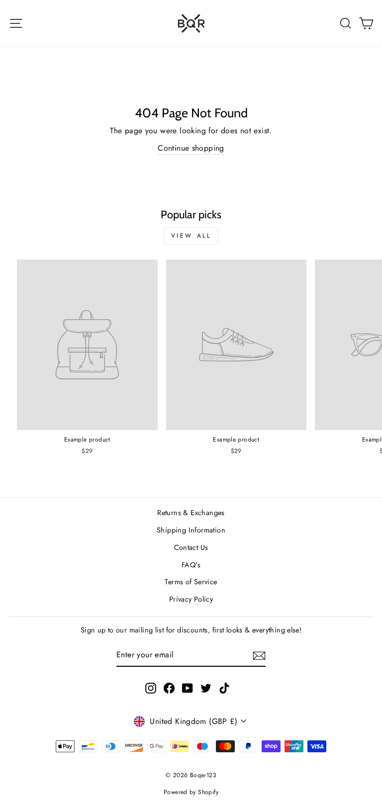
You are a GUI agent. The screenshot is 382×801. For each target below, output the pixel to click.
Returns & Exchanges (190, 513)
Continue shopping (191, 148)
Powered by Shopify (191, 792)
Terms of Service (191, 582)
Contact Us (191, 547)
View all (191, 235)
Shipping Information (191, 530)
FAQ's (191, 565)
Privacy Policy (191, 599)
